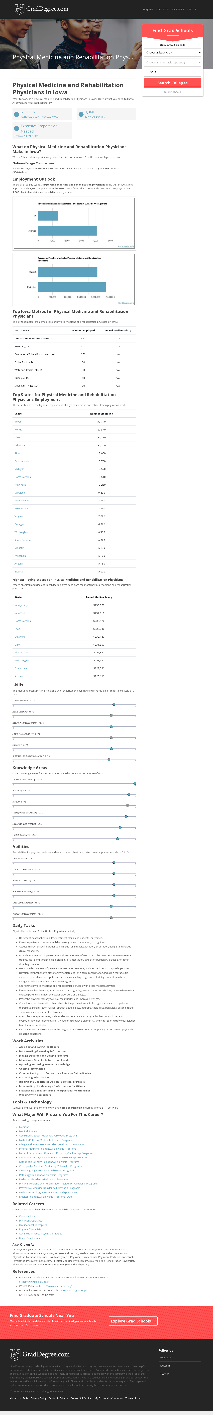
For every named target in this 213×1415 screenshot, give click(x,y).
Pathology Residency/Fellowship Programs (43, 1175)
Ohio (17, 437)
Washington (21, 532)
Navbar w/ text (41, 9)
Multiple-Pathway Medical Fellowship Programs (46, 1140)
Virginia (18, 516)
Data (25, 1398)
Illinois (17, 453)
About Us (15, 1398)
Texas (18, 421)
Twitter (164, 1373)
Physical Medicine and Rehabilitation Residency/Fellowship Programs (58, 1183)
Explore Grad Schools (131, 1321)
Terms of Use (133, 1398)
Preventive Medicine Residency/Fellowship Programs (49, 1187)
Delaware (19, 636)
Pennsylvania (21, 461)
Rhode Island (21, 652)
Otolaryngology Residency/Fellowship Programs (47, 1170)
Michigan (19, 469)
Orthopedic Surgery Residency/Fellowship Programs (49, 1161)
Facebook (165, 1357)
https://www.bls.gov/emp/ (71, 1290)
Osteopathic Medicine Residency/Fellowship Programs (50, 1166)
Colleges (163, 9)
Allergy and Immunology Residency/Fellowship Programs (51, 1144)
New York (20, 484)
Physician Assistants (30, 1220)
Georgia (19, 524)
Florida (18, 429)
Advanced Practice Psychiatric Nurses (40, 1233)
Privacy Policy (38, 1398)
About (191, 9)
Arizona (18, 563)
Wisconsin (20, 555)
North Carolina (22, 476)
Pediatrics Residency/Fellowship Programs (43, 1179)
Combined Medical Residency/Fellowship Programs (48, 1135)
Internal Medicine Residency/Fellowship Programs (47, 1148)
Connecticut (21, 668)
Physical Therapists (30, 1229)
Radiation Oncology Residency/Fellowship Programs (49, 1192)
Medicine (24, 1127)
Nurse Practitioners (30, 1238)
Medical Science (28, 1131)
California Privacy (58, 1398)
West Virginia (21, 660)
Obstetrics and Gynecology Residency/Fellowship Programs (53, 1157)
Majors (148, 9)
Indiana (18, 571)
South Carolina (22, 540)
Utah (17, 628)
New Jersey (21, 508)
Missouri (19, 547)
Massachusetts (23, 500)
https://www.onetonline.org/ (55, 1286)
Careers (178, 9)
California (19, 445)
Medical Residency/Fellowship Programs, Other (46, 1196)
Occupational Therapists (33, 1224)
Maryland (19, 492)
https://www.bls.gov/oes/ (34, 1281)
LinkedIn (165, 1365)
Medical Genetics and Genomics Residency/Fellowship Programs (56, 1153)
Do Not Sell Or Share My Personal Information (96, 1398)
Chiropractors (27, 1216)
